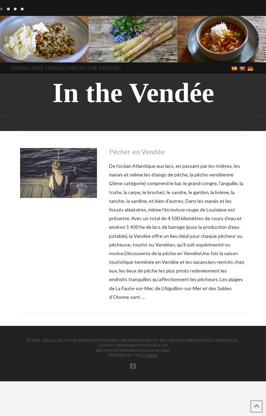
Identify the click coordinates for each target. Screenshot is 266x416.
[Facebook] (133, 366)
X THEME (149, 355)
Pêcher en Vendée (137, 152)
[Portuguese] (243, 68)
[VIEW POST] (58, 173)
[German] (251, 68)
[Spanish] (235, 68)
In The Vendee (25, 52)
